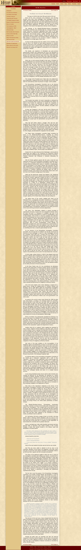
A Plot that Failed (10, 29)
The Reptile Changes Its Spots (13, 20)
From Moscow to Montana (12, 12)
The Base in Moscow (11, 16)
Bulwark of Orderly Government (13, 22)
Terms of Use (40, 546)
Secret (79, 3)
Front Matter (13, 8)
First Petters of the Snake (12, 14)
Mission (31, 546)
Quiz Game (75, 1)
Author (61, 3)
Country (53, 3)
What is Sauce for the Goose (12, 45)
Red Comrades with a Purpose (13, 31)
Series (69, 3)
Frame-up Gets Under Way (12, 33)
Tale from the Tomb (10, 39)
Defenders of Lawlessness (12, 43)
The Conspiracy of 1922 (11, 26)
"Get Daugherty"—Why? (11, 27)
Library (64, 1)
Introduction (9, 10)
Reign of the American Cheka (12, 37)
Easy (66, 3)
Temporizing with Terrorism (12, 18)
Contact (49, 546)
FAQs (35, 546)
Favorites (74, 3)
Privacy (45, 546)
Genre (57, 3)
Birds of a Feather (10, 24)
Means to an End (10, 35)
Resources (69, 1)
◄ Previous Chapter (27, 10)
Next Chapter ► (54, 10)
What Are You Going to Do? (12, 47)
